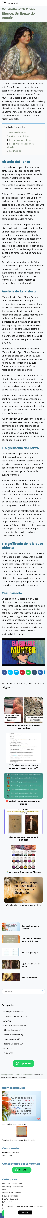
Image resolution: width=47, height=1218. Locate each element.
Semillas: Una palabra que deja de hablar (18, 1140)
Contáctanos (7, 1155)
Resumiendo (15, 150)
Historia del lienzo (17, 132)
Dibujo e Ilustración (11, 1030)
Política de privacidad (10, 1152)
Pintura (6, 1053)
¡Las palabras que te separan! (14, 1124)
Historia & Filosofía (11, 1044)
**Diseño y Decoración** (13, 1016)
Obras (6, 1048)
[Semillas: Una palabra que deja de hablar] (22, 1131)
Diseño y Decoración (11, 1034)
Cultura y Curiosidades (12, 1025)
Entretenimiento (10, 1039)
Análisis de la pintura (19, 136)
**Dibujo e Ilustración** (13, 1012)
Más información (37, 1206)
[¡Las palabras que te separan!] (21, 1106)
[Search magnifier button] (42, 991)
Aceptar (25, 1212)
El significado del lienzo (20, 140)
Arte (5, 1021)
